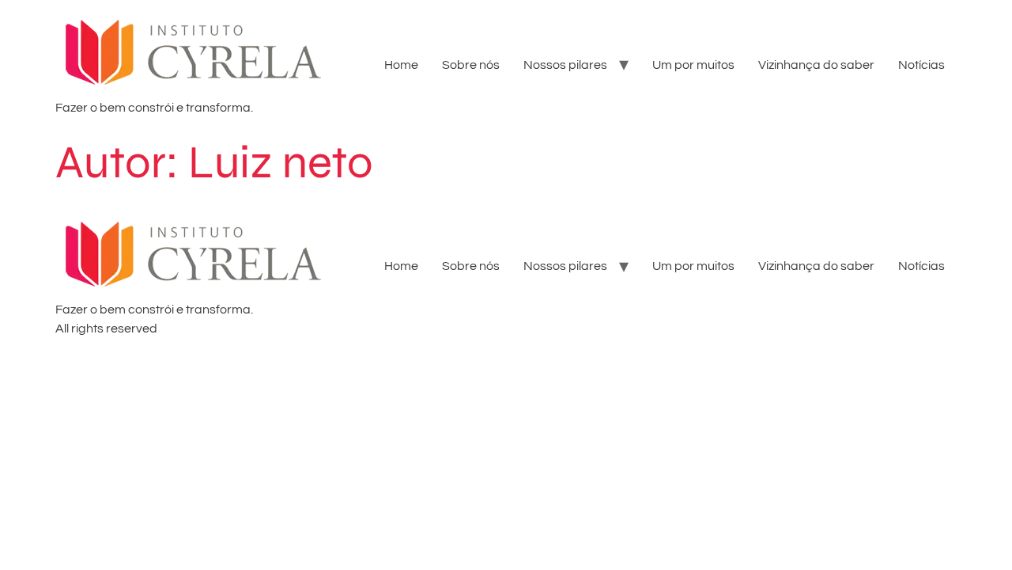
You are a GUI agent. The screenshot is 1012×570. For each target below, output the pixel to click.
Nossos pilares (565, 65)
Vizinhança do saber (816, 65)
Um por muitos (693, 65)
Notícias (921, 65)
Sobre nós (471, 65)
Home (401, 65)
